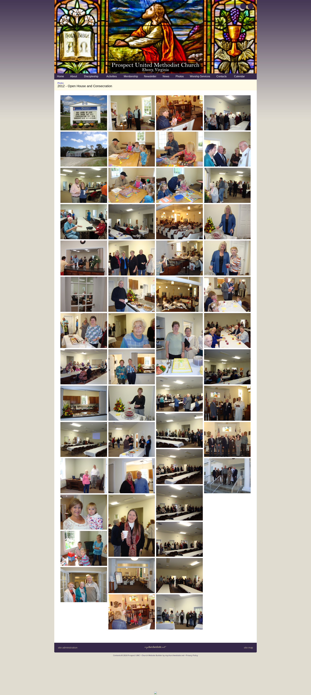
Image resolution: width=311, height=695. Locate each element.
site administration (67, 647)
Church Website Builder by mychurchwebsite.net (163, 655)
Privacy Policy (192, 655)
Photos (61, 83)
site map (248, 647)
